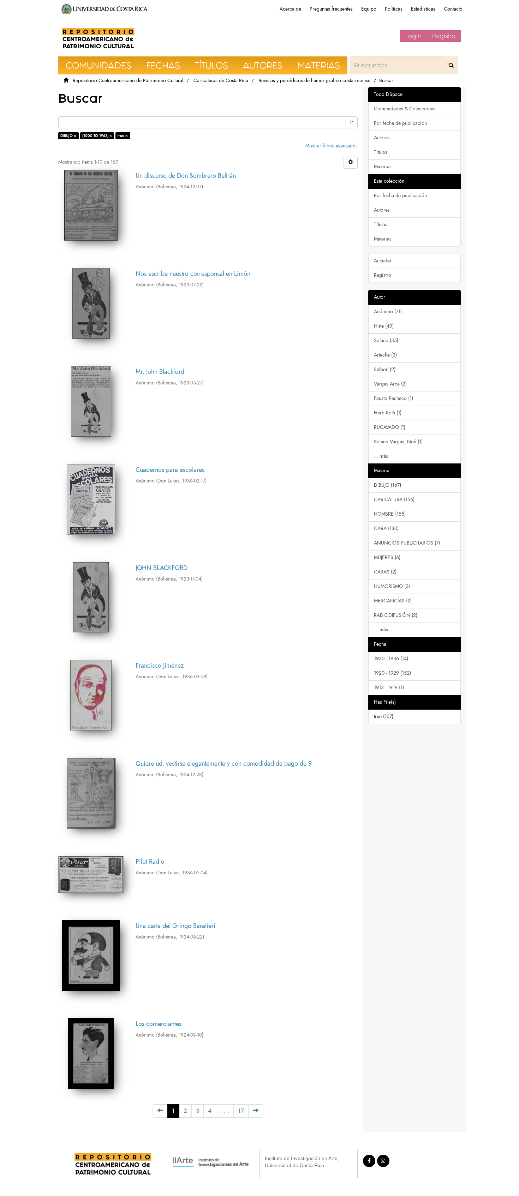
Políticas (393, 9)
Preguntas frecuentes (331, 9)
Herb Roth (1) (387, 412)
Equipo (368, 9)
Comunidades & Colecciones (404, 108)
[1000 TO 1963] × (97, 135)
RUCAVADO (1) (389, 427)
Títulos (380, 152)
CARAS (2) (385, 572)
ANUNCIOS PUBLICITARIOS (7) (407, 543)
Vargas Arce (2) (390, 384)
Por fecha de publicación (400, 123)
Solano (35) (386, 340)
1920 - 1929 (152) (392, 673)
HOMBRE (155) (390, 514)
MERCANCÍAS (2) (393, 600)
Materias (383, 166)
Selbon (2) (384, 369)
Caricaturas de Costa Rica (220, 80)
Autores (382, 137)
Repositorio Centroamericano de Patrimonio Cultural (128, 80)
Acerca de (290, 9)
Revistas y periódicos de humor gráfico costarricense (314, 80)
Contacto (453, 9)
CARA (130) (386, 528)
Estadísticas (423, 9)
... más (381, 456)
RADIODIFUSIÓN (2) (395, 615)
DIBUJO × (68, 135)
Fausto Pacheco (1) (393, 398)
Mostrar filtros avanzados (331, 145)
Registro (443, 36)
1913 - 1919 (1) (389, 687)
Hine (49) (384, 326)
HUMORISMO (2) (392, 586)
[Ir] (451, 65)
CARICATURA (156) (394, 499)
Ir (351, 122)
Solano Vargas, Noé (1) (398, 441)
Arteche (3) (385, 355)
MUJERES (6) (387, 557)
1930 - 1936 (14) (391, 658)
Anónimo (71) (388, 311)
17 (241, 1111)
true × (123, 135)
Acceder (383, 260)
